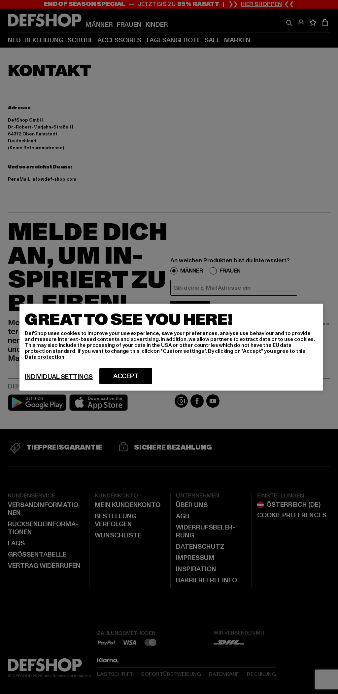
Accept (126, 376)
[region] (171, 347)
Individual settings (59, 377)
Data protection (44, 356)
